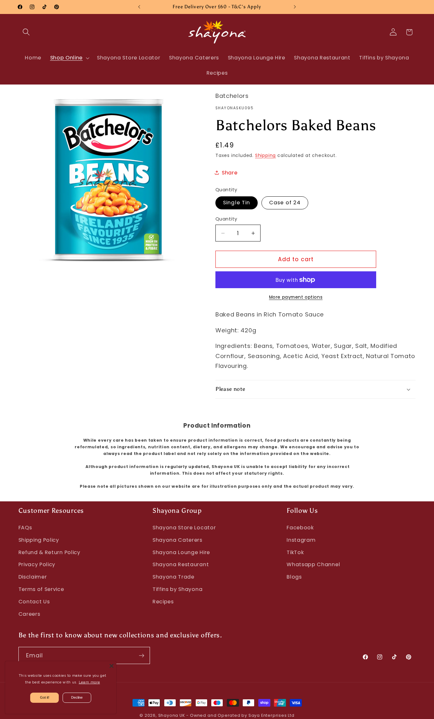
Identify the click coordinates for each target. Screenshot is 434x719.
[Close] (111, 666)
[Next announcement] (295, 7)
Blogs (294, 576)
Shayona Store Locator (184, 527)
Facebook (300, 527)
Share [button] (229, 172)
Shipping (265, 156)
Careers (29, 614)
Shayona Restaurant (181, 564)
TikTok (295, 552)
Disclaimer (32, 576)
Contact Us (34, 601)
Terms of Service (41, 589)
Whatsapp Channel (313, 564)
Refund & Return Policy (49, 552)
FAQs (25, 527)
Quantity (226, 218)
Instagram (301, 540)
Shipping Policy (38, 540)
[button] (26, 32)
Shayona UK (171, 715)
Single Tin (236, 202)
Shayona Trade (173, 576)
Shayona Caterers (177, 540)
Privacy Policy (37, 564)
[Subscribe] (141, 655)
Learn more (89, 682)
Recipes (163, 601)
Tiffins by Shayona (177, 589)
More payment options (296, 297)
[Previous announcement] (139, 7)
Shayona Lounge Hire (181, 552)
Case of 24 (285, 202)
